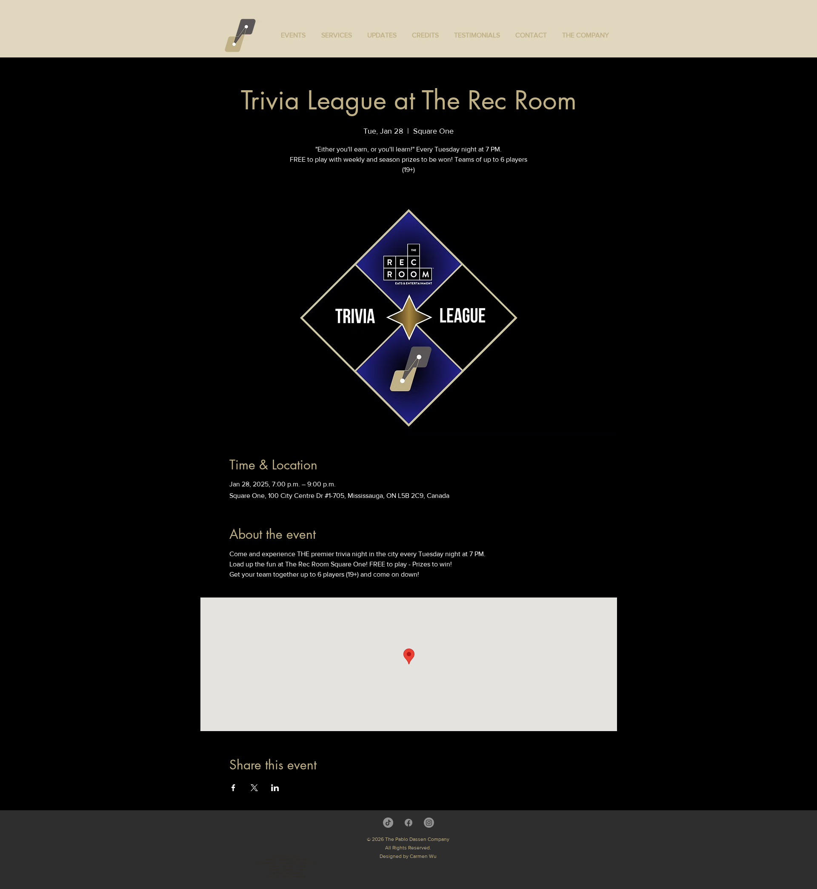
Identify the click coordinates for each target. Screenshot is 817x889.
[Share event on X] (254, 787)
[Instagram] (429, 823)
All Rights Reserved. (408, 848)
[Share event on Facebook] (233, 787)
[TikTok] (388, 823)
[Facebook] (408, 823)
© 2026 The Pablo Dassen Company (408, 839)
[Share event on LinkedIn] (275, 787)
